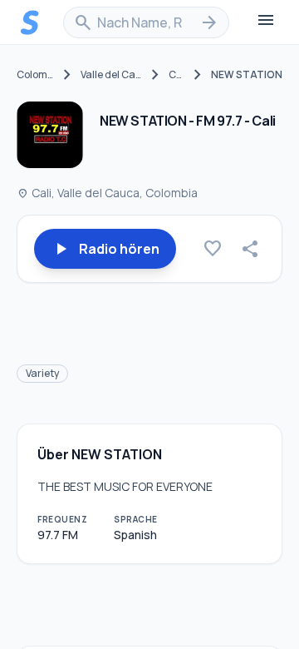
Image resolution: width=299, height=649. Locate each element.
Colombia (35, 75)
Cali (176, 75)
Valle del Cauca (111, 75)
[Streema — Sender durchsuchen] (30, 22)
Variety (42, 373)
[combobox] (146, 22)
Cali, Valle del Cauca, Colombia (107, 193)
